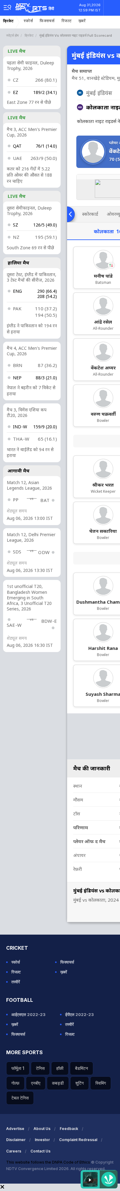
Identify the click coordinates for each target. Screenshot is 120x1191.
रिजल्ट (67, 20)
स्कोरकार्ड (90, 214)
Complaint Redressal (78, 1139)
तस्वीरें (15, 981)
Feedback (69, 1128)
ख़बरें (82, 20)
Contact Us (40, 1151)
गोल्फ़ (15, 1083)
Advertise (15, 1128)
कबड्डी (58, 1083)
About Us (42, 1128)
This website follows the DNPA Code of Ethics (48, 1162)
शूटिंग (79, 1083)
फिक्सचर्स (47, 20)
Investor (42, 1139)
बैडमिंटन (81, 1068)
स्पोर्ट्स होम (12, 35)
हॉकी (59, 1068)
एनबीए (35, 1083)
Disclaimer (16, 1139)
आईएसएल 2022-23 (28, 1014)
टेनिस (40, 1068)
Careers (13, 1151)
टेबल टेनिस (20, 1097)
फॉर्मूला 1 (17, 1068)
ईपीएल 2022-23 (79, 1014)
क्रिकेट (8, 21)
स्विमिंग (100, 1083)
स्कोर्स (28, 20)
